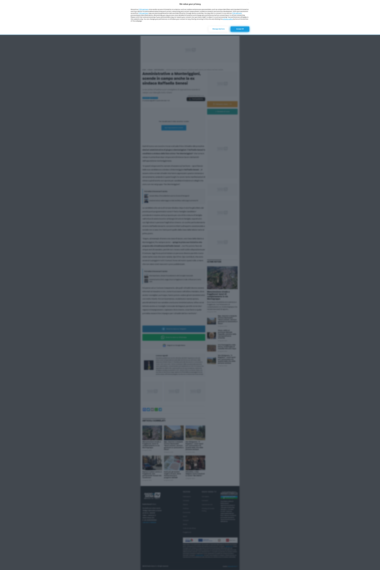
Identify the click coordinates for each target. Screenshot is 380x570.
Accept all (240, 29)
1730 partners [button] (143, 9)
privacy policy (228, 19)
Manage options (218, 29)
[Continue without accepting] (248, 3)
